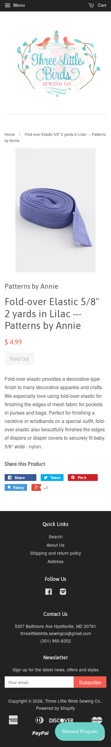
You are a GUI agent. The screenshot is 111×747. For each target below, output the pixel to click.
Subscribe (90, 682)
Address (55, 561)
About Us (55, 545)
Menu (18, 5)
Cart (101, 5)
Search (56, 536)
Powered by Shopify (55, 708)
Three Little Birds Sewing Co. (73, 701)
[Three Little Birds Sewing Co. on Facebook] (48, 592)
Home (10, 134)
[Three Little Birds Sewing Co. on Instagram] (63, 592)
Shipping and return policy (55, 553)
